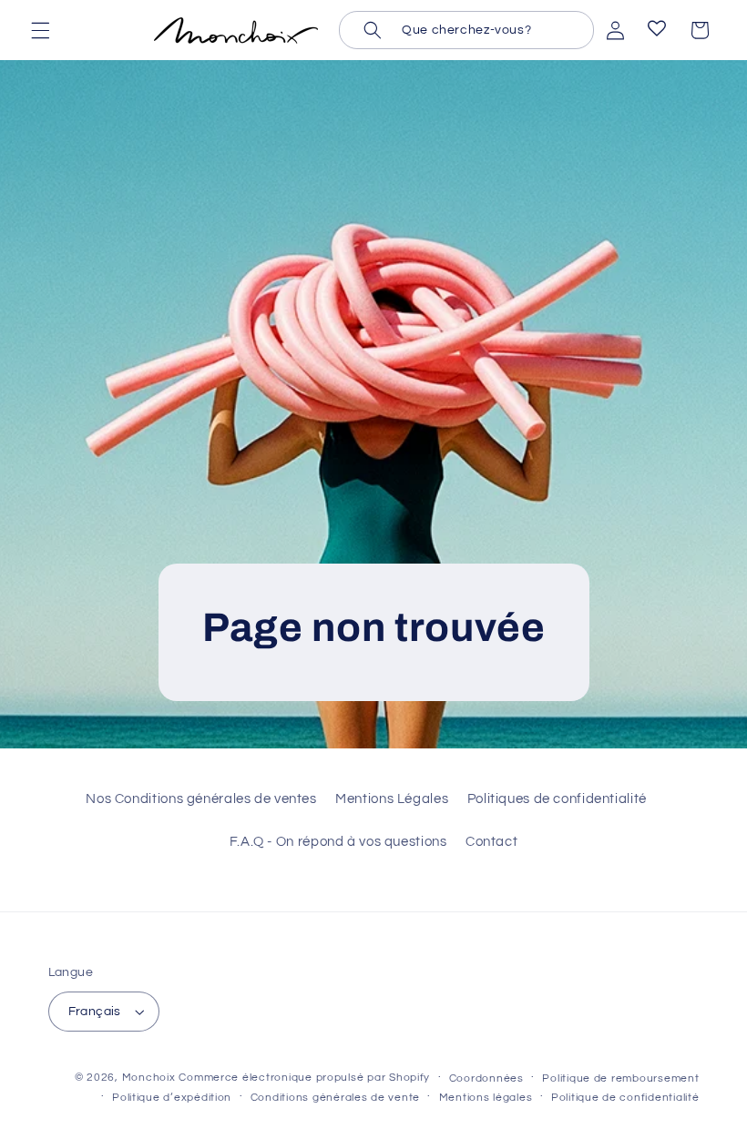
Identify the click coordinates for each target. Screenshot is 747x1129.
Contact (491, 842)
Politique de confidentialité (625, 1098)
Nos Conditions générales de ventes (201, 799)
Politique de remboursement (620, 1078)
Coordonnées (486, 1078)
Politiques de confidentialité (557, 799)
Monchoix (149, 1078)
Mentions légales (486, 1098)
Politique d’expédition (171, 1098)
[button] (40, 30)
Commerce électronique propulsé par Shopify (304, 1078)
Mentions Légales (391, 799)
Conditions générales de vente (335, 1098)
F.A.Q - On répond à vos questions (338, 842)
